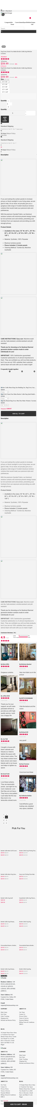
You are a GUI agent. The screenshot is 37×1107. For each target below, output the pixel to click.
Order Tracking (5, 1016)
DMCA (21, 1024)
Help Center (4, 1012)
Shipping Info (4, 1018)
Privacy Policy (23, 1016)
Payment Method (23, 1020)
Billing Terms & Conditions (26, 1022)
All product (4, 56)
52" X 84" (4, 84)
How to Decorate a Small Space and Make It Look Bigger (7, 1042)
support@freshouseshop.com (9, 1005)
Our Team (22, 1012)
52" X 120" (5, 92)
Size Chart (3, 1014)
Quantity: (4, 101)
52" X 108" (5, 89)
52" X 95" (4, 87)
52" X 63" (4, 81)
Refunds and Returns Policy (8, 1020)
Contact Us (22, 1014)
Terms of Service (23, 1018)
